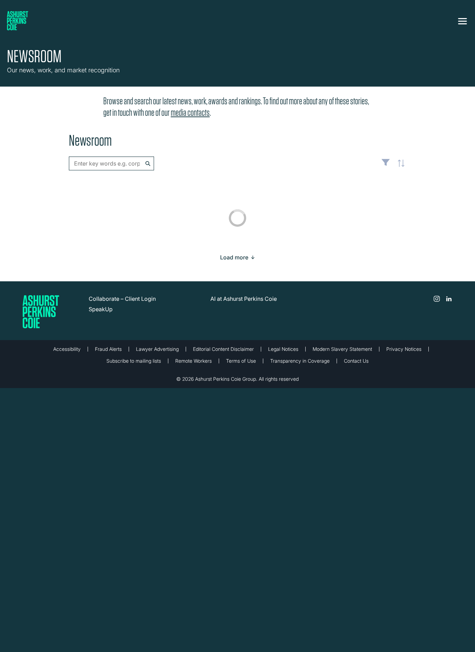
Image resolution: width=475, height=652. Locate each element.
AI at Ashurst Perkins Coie (243, 298)
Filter (385, 165)
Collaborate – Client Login (122, 298)
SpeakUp (101, 309)
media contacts (190, 112)
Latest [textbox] (399, 167)
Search (148, 163)
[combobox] (111, 163)
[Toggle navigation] (462, 19)
